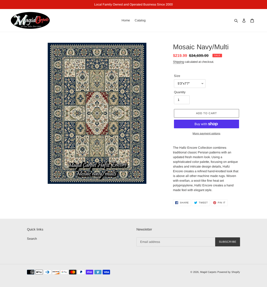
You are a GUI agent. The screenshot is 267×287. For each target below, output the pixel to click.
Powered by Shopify (228, 272)
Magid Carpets (208, 272)
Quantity (179, 92)
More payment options (206, 133)
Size (177, 75)
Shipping (178, 61)
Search (32, 238)
